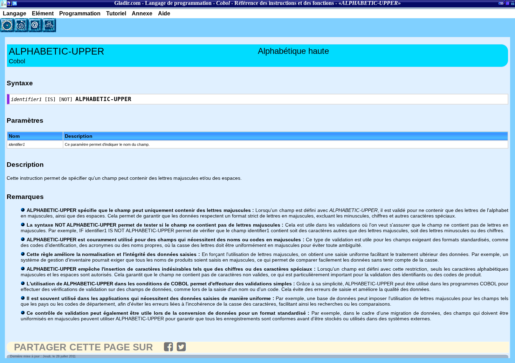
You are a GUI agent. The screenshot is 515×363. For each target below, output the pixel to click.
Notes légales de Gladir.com (8, 4)
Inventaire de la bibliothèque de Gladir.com (506, 2)
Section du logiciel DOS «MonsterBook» (501, 4)
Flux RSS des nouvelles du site (13, 4)
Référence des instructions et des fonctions (284, 3)
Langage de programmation (178, 3)
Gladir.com (127, 3)
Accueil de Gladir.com (3, 3)
